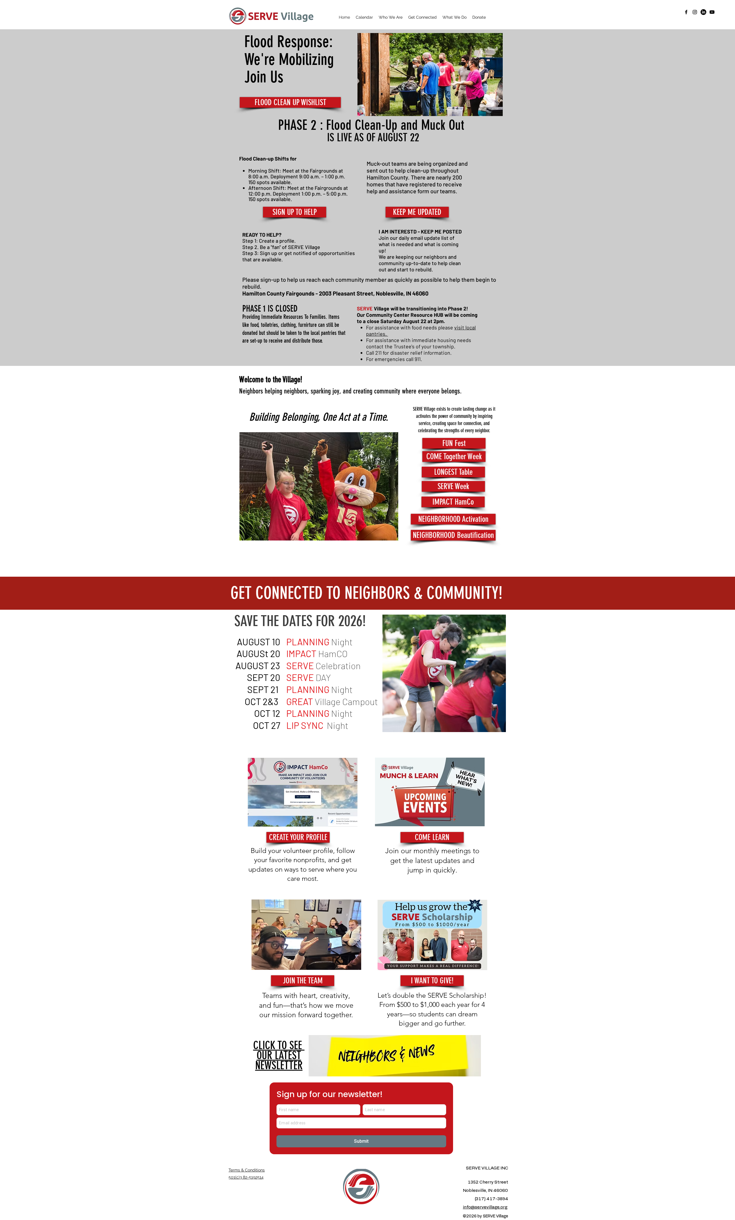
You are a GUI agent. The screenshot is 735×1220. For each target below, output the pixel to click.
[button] (390, 17)
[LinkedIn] (703, 12)
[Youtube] (712, 12)
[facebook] (686, 12)
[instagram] (695, 12)
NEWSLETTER (279, 1055)
